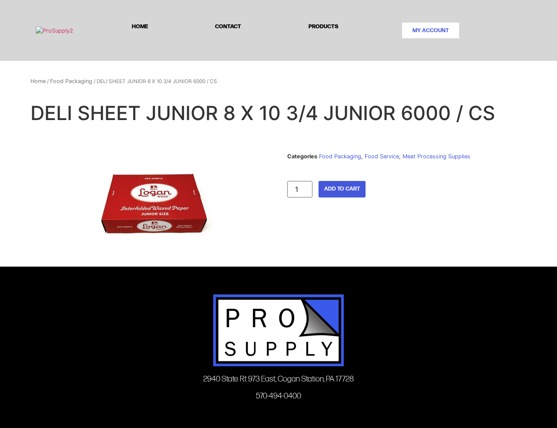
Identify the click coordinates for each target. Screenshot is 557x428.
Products (324, 26)
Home (140, 26)
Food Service (382, 156)
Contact (228, 26)
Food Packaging (71, 81)
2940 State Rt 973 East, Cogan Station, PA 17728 (278, 379)
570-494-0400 (278, 396)
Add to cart (342, 188)
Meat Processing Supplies (436, 156)
